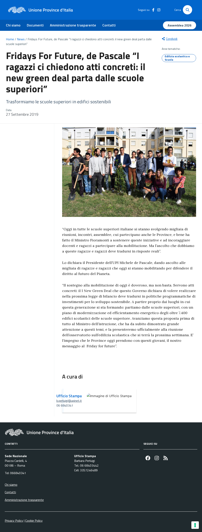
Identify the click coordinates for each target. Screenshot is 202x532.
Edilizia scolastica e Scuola (177, 58)
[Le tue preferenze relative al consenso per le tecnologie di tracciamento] (195, 525)
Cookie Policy (34, 520)
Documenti (35, 25)
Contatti (109, 25)
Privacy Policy (14, 520)
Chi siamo (13, 25)
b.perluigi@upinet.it (69, 400)
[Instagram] (156, 458)
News (21, 39)
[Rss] (165, 458)
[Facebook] (147, 458)
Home (10, 39)
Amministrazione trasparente (73, 25)
